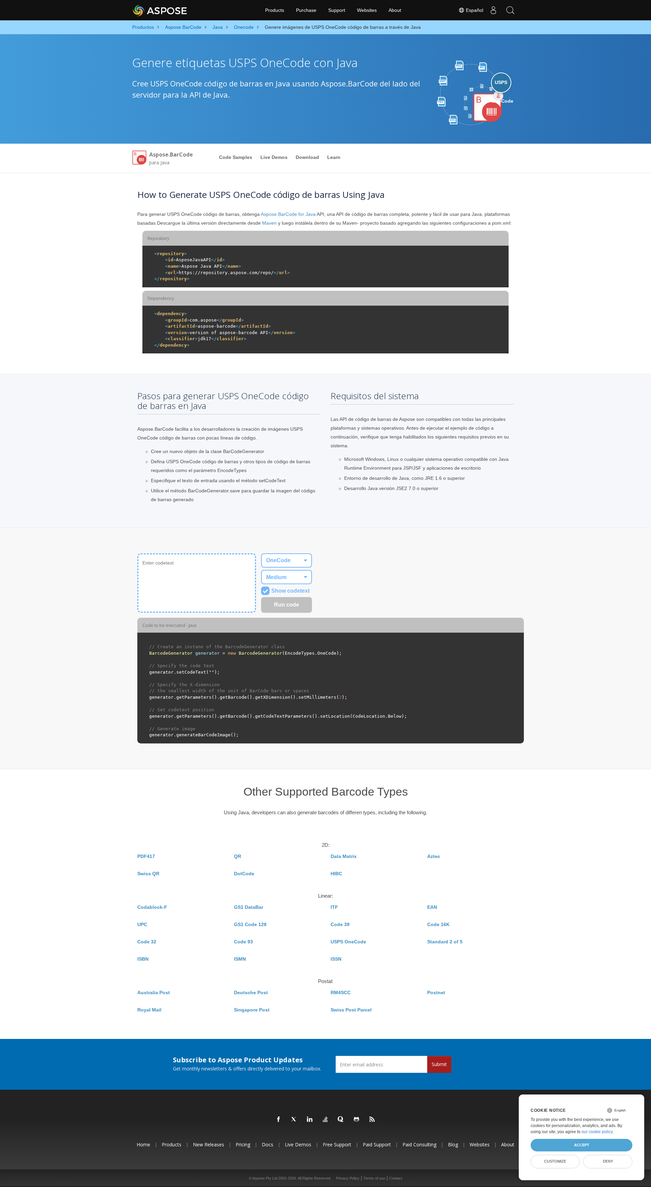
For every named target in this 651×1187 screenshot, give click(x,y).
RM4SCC (341, 992)
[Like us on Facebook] (278, 1119)
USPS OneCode (348, 941)
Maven (269, 223)
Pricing (243, 1144)
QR (237, 856)
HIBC (336, 873)
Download (307, 157)
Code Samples (235, 157)
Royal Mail (149, 1009)
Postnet (436, 992)
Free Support (337, 1144)
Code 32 (146, 941)
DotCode (244, 873)
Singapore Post (252, 1009)
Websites (367, 10)
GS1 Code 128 (250, 924)
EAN (432, 907)
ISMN (240, 959)
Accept (581, 1145)
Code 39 (340, 924)
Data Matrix (344, 856)
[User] (493, 10)
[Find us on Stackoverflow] (325, 1119)
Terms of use (374, 1178)
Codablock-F (152, 907)
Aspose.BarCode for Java (288, 214)
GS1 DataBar (248, 907)
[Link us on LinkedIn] (309, 1119)
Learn (333, 157)
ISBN (143, 959)
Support (336, 10)
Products (274, 10)
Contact (395, 1178)
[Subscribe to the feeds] (372, 1119)
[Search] (510, 10)
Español (474, 10)
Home (143, 1144)
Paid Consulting (419, 1144)
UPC (142, 924)
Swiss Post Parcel (351, 1009)
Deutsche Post (251, 992)
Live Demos (274, 157)
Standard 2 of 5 (444, 941)
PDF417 (146, 856)
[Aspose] (160, 10)
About (395, 10)
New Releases (208, 1144)
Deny (608, 1161)
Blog (453, 1144)
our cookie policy (596, 1131)
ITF (334, 907)
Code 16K (438, 924)
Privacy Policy (347, 1178)
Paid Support (377, 1144)
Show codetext (290, 591)
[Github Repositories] (356, 1119)
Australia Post (153, 992)
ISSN (336, 959)
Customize (555, 1161)
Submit (439, 1064)
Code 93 (243, 941)
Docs (267, 1144)
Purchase (306, 10)
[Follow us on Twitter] (294, 1119)
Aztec (433, 856)
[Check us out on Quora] (341, 1119)
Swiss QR (148, 873)
